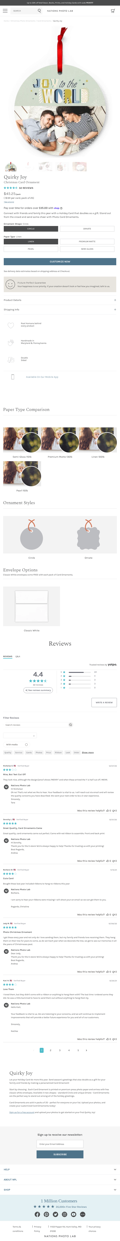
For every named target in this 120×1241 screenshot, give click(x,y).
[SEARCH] (26, 10)
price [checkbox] (48, 752)
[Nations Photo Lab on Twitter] (55, 1214)
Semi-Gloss (87, 249)
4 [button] (69, 1050)
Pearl (31, 249)
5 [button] (78, 1050)
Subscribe (60, 1154)
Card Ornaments (44, 21)
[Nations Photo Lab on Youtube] (73, 1214)
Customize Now (60, 261)
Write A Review (104, 702)
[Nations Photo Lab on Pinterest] (46, 1214)
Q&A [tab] (17, 656)
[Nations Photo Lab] (60, 10)
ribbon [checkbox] (58, 752)
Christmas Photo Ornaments (23, 21)
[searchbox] (35, 724)
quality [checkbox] (8, 752)
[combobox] (26, 10)
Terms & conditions (18, 1228)
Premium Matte (87, 241)
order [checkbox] (76, 752)
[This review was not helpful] (113, 810)
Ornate (87, 228)
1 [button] (41, 1050)
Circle (31, 228)
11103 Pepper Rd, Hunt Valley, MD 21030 (65, 1228)
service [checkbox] (18, 752)
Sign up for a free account (21, 1112)
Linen (31, 241)
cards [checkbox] (29, 752)
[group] (11, 166)
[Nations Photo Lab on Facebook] (37, 1214)
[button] (79, 673)
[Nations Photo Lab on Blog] (82, 1214)
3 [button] (59, 1050)
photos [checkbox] (39, 752)
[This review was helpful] (108, 810)
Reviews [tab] (7, 656)
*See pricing (9, 202)
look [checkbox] (68, 752)
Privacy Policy (37, 1228)
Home (6, 21)
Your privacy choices (95, 1228)
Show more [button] (88, 752)
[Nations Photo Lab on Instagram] (64, 1214)
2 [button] (50, 1050)
